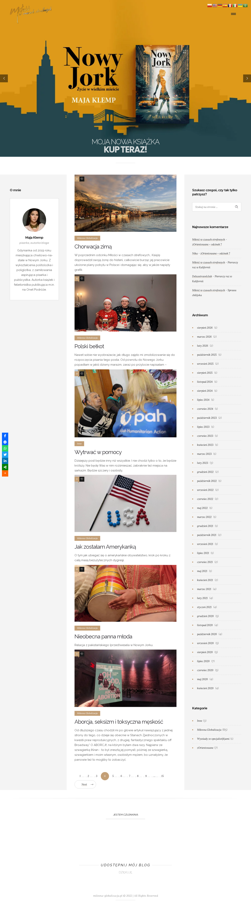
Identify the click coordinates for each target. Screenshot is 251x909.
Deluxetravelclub (202, 276)
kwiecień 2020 (205, 688)
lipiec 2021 (203, 553)
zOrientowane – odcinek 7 (207, 244)
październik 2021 (206, 535)
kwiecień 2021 (205, 580)
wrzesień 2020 (205, 643)
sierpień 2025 (205, 372)
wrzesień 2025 (205, 363)
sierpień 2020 (205, 652)
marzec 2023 (204, 454)
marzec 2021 (204, 589)
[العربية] (245, 5)
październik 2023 (207, 418)
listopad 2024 (205, 381)
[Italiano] (235, 5)
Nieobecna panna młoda (103, 636)
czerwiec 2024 (205, 409)
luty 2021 (202, 598)
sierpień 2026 (205, 327)
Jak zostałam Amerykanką (105, 547)
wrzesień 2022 (205, 490)
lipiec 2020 (203, 661)
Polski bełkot (89, 346)
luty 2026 (202, 345)
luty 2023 (202, 463)
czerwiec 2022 (205, 499)
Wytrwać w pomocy (98, 452)
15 (162, 776)
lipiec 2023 (203, 427)
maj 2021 (202, 571)
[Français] (230, 5)
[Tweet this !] (5, 454)
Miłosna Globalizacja (209, 729)
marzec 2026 (204, 336)
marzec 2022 (204, 517)
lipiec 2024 (203, 399)
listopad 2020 (205, 625)
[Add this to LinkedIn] (5, 461)
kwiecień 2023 (205, 445)
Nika (195, 253)
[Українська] (240, 5)
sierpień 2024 (205, 390)
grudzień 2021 (205, 526)
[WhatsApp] (5, 448)
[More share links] (5, 473)
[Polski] (209, 5)
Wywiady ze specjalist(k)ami (213, 738)
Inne (199, 720)
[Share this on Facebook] (5, 436)
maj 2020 (202, 679)
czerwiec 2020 (205, 670)
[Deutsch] (220, 5)
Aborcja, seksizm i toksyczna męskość (119, 722)
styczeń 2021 (204, 607)
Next (84, 784)
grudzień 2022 (205, 472)
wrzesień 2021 (205, 544)
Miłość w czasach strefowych (208, 239)
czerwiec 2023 (205, 436)
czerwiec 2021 (205, 562)
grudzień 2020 (205, 616)
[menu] (234, 14)
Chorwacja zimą (93, 246)
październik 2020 (207, 634)
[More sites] (5, 467)
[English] (214, 5)
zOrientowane (205, 747)
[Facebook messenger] (5, 442)
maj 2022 (202, 508)
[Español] (225, 5)
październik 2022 (207, 481)
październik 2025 (207, 354)
